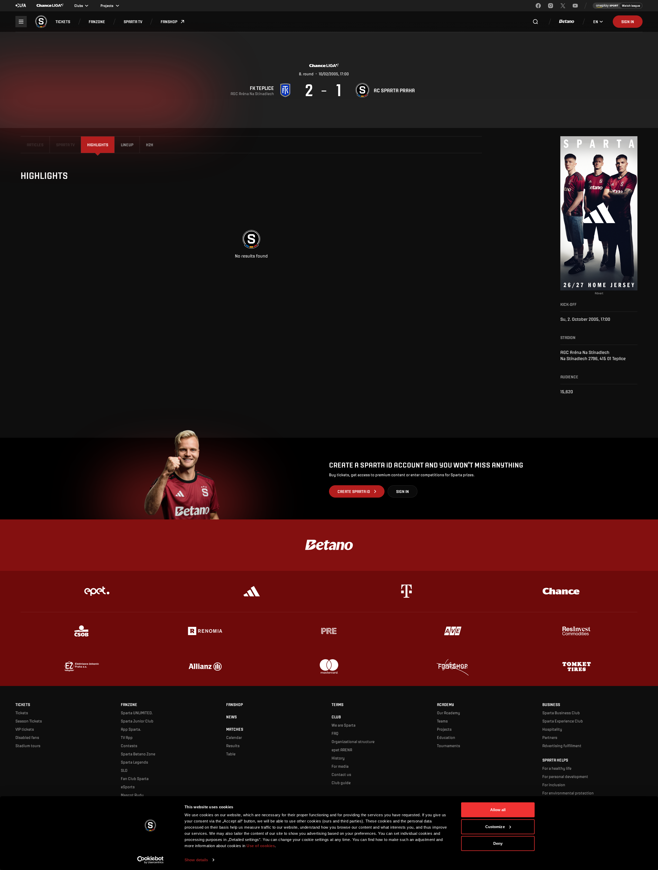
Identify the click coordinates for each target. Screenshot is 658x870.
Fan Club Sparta (135, 778)
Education (446, 737)
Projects (444, 729)
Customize (495, 826)
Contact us (341, 774)
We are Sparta (343, 724)
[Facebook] (538, 6)
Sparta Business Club (561, 712)
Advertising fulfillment (561, 745)
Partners (549, 737)
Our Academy (448, 712)
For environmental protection (568, 792)
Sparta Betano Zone (138, 753)
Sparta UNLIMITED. (137, 712)
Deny (497, 843)
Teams (442, 720)
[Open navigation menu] (21, 21)
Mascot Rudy (132, 794)
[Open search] (535, 21)
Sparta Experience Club (562, 720)
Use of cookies (260, 846)
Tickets (21, 712)
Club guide (341, 782)
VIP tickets (24, 729)
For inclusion (553, 784)
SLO (124, 770)
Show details (196, 860)
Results (233, 745)
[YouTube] (575, 6)
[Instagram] (550, 6)
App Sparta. (131, 729)
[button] (63, 21)
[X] (563, 6)
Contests (129, 745)
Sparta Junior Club (137, 720)
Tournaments (448, 745)
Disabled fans (27, 737)
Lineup (127, 144)
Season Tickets (28, 720)
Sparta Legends (134, 761)
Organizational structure (353, 741)
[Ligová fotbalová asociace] (20, 5)
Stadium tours (27, 745)
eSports (128, 786)
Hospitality (552, 729)
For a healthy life (556, 768)
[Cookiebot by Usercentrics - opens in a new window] (150, 860)
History (338, 757)
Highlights (97, 144)
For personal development (565, 776)
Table (230, 753)
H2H (149, 144)
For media (340, 766)
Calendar (234, 737)
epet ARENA (342, 749)
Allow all (498, 810)
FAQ (335, 733)
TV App (127, 737)
